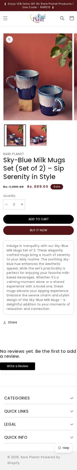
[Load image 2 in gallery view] (38, 135)
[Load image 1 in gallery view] (15, 135)
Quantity (9, 196)
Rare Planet (30, 457)
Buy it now (38, 230)
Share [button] (12, 322)
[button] (5, 18)
